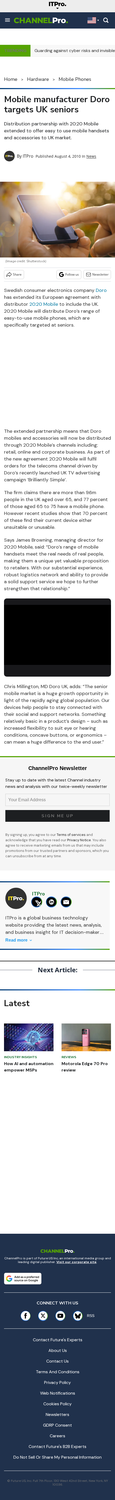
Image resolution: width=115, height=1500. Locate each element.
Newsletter (100, 274)
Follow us (72, 274)
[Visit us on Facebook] (25, 1315)
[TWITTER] (38, 902)
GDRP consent (57, 1425)
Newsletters (57, 1414)
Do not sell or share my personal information (57, 1457)
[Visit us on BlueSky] (76, 1315)
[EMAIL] (68, 902)
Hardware (38, 79)
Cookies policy (57, 1404)
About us (57, 1350)
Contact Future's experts (57, 1340)
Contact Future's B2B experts (57, 1446)
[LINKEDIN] (53, 902)
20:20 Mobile (43, 304)
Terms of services (71, 834)
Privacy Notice (79, 840)
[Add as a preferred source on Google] (22, 1278)
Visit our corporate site (76, 1262)
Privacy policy (57, 1382)
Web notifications (57, 1393)
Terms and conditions (57, 1372)
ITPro (28, 156)
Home (10, 79)
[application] (57, 635)
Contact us (57, 1361)
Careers (57, 1436)
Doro (101, 290)
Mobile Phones (75, 79)
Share (17, 274)
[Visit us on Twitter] (43, 1315)
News (91, 156)
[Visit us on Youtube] (60, 1315)
